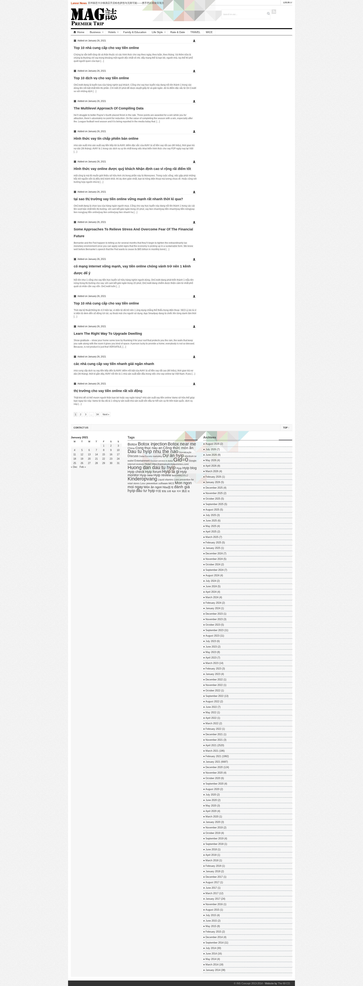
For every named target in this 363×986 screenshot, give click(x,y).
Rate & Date (177, 32)
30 (111, 463)
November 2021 (214, 739)
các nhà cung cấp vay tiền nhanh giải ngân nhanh (114, 364)
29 (103, 463)
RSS (274, 11)
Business (95, 32)
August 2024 (212, 575)
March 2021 (212, 750)
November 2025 (214, 493)
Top (286, 427)
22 (103, 458)
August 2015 (212, 909)
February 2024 (213, 602)
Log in (286, 2)
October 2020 (213, 778)
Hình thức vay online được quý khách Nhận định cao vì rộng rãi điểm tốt (132, 169)
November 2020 (214, 772)
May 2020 (211, 805)
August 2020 (212, 789)
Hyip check (136, 472)
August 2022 (212, 701)
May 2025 (211, 526)
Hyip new (146, 475)
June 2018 (211, 849)
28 (96, 463)
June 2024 (211, 586)
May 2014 (211, 959)
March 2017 (212, 893)
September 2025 (214, 504)
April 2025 (211, 531)
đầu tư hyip (145, 491)
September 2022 (214, 696)
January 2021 (213, 761)
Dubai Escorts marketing (150, 456)
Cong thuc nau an (148, 448)
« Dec (74, 467)
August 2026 (212, 443)
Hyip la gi (170, 471)
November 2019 (214, 827)
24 (118, 458)
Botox (132, 444)
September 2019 (214, 838)
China (131, 448)
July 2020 (211, 794)
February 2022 (213, 728)
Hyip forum (153, 472)
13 (89, 454)
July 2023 (211, 641)
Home (80, 32)
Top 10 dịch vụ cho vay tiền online (101, 78)
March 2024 (212, 597)
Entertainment (142, 460)
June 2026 (211, 454)
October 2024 (213, 564)
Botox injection (152, 443)
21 (96, 458)
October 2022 (213, 690)
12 (82, 454)
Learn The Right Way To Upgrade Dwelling (108, 333)
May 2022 (211, 712)
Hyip (179, 468)
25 (74, 463)
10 (118, 450)
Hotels (112, 32)
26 (82, 463)
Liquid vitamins (165, 479)
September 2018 (214, 844)
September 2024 (214, 570)
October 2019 (213, 833)
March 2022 (212, 723)
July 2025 (211, 515)
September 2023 (214, 630)
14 (96, 454)
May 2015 (211, 926)
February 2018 (213, 865)
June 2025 (211, 520)
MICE (209, 32)
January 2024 (213, 608)
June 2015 (211, 920)
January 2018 (213, 871)
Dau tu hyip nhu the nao (153, 451)
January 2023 (213, 674)
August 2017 (212, 882)
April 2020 (211, 811)
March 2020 (212, 816)
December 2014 (214, 937)
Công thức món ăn (178, 448)
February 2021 (213, 756)
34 (97, 414)
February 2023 (213, 668)
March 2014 (212, 964)
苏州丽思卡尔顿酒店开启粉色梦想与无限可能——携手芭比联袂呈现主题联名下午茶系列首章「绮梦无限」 (126, 4)
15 (103, 454)
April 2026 (211, 465)
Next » (106, 414)
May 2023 (211, 652)
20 (89, 458)
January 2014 (213, 970)
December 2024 (214, 553)
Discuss (133, 456)
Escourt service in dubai (161, 461)
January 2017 (213, 898)
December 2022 (214, 679)
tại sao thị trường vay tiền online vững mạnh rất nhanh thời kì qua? (128, 199)
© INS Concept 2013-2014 (248, 983)
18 (74, 458)
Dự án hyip (173, 455)
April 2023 (211, 657)
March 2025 (212, 537)
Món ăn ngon (153, 487)
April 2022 (211, 717)
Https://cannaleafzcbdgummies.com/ (170, 464)
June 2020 (211, 800)
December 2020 (214, 767)
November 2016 (214, 904)
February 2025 (213, 542)
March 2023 (212, 663)
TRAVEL (195, 32)
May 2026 (211, 460)
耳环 (179, 491)
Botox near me (182, 443)
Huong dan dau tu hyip (152, 467)
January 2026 (213, 482)
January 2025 (213, 548)
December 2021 (214, 734)
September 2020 (214, 783)
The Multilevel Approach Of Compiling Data (108, 108)
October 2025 (213, 498)
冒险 (164, 491)
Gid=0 (180, 459)
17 (118, 454)
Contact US (81, 427)
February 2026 (213, 476)
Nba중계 (168, 487)
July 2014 (211, 948)
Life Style (157, 32)
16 (111, 454)
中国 (158, 491)
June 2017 (211, 887)
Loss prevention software (154, 483)
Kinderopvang (142, 478)
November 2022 (214, 685)
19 (82, 458)
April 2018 (211, 855)
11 (74, 454)
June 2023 (211, 646)
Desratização (185, 452)
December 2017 (214, 876)
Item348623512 (180, 475)
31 (118, 463)
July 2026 (211, 449)
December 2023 (214, 613)
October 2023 (213, 624)
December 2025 (214, 487)
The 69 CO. (284, 983)
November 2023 (214, 619)
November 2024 (214, 559)
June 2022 (211, 707)
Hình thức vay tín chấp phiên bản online (106, 138)
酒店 (184, 491)
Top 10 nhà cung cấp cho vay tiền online (106, 48)
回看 (169, 491)
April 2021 (211, 745)
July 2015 (211, 915)
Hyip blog (189, 468)
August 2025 (212, 509)
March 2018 (212, 860)
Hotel (148, 464)
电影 (174, 491)
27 (89, 463)
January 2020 (213, 822)
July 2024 (211, 580)
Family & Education (134, 32)
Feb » (83, 467)
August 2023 (212, 635)
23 (111, 458)
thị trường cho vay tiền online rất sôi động (108, 391)
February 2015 (213, 931)
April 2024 (211, 591)
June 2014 (211, 953)
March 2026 (212, 471)
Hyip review (162, 475)
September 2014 (214, 942)
